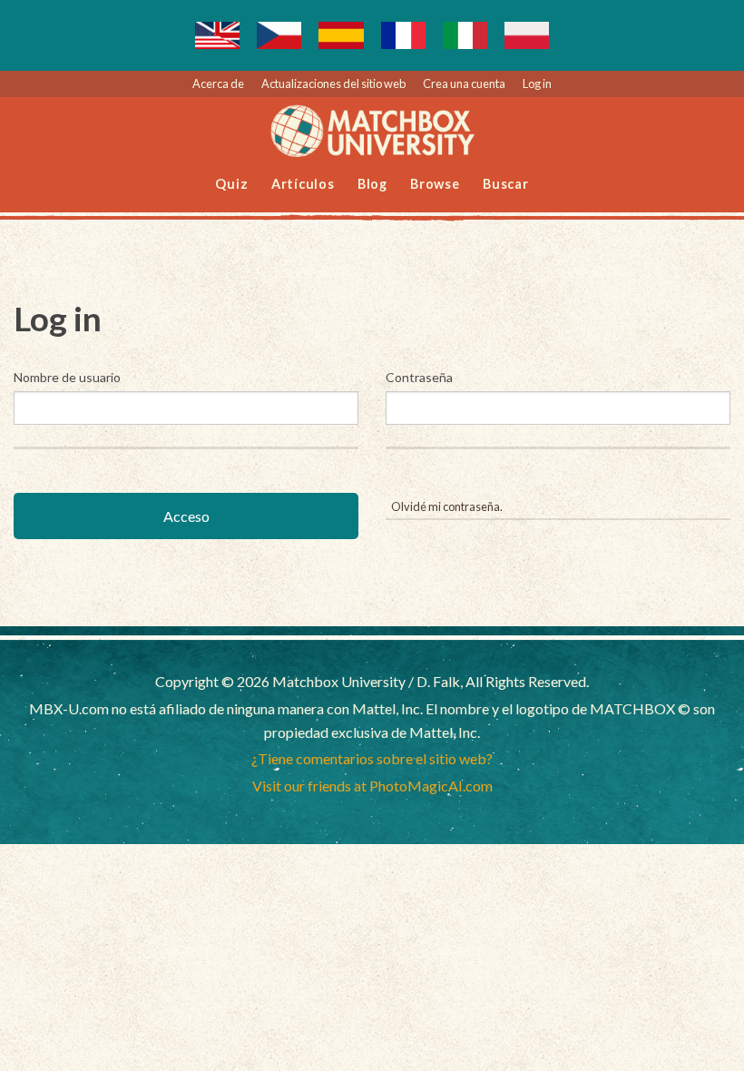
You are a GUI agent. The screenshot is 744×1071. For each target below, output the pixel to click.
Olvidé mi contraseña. (447, 506)
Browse (435, 184)
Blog (372, 184)
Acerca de (218, 83)
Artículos (303, 184)
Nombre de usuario (67, 377)
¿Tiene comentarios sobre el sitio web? (372, 758)
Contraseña (419, 377)
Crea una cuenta (464, 83)
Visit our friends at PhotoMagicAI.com (372, 785)
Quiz (231, 184)
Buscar (506, 184)
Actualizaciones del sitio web (333, 83)
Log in (537, 83)
